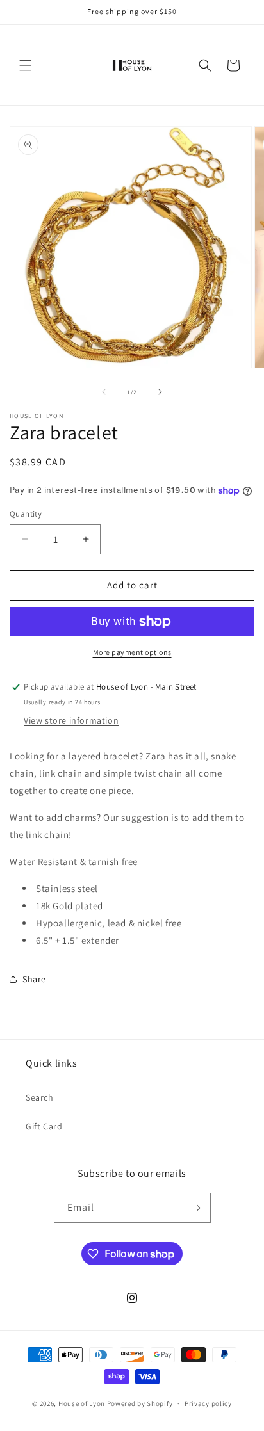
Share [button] (34, 979)
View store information (71, 720)
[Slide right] (160, 392)
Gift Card (44, 1126)
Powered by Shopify (140, 1403)
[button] (26, 65)
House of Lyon (81, 1403)
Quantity (26, 513)
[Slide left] (104, 392)
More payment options (132, 652)
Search (40, 1097)
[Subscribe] (196, 1208)
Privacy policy (208, 1403)
